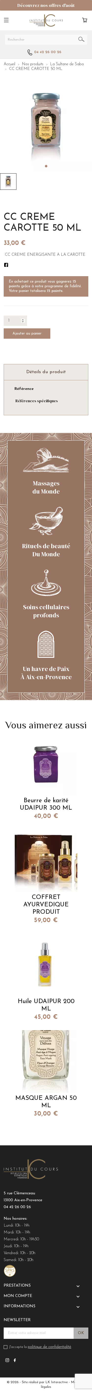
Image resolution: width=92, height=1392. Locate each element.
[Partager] (6, 265)
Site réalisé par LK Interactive (45, 1382)
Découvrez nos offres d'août (46, 5)
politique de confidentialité (49, 1347)
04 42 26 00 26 (17, 1207)
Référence (24, 389)
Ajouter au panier (27, 334)
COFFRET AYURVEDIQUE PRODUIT (46, 904)
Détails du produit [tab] (46, 372)
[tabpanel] (46, 125)
